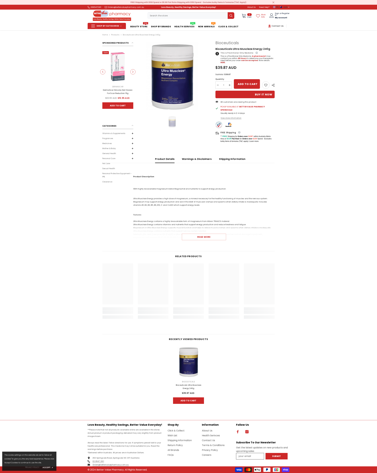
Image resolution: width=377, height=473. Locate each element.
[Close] (223, 202)
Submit (188, 262)
